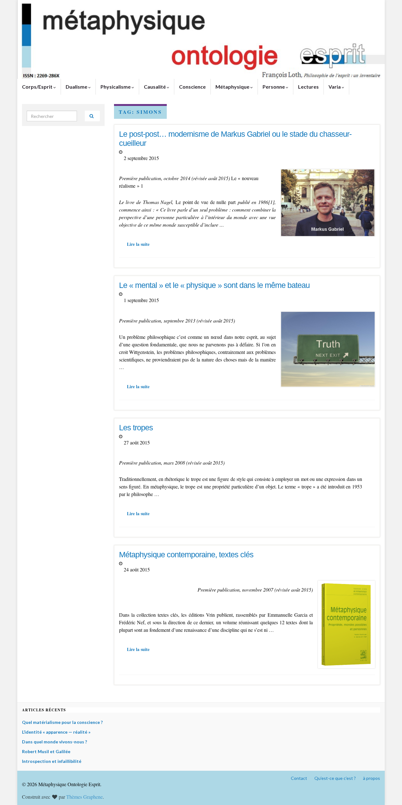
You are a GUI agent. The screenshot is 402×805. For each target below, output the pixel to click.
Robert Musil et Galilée (46, 751)
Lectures (308, 87)
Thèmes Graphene (84, 796)
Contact (299, 778)
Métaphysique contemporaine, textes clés (186, 554)
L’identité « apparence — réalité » (56, 732)
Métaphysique (232, 87)
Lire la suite (138, 244)
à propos (371, 778)
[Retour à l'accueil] (201, 39)
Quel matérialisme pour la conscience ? (62, 722)
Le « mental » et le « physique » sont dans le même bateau (214, 285)
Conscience (192, 87)
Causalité (155, 87)
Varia (335, 87)
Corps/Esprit (37, 87)
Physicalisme (116, 87)
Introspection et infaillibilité (51, 761)
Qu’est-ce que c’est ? (335, 778)
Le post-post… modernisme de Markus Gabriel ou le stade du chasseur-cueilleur (235, 138)
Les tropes (136, 427)
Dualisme (77, 87)
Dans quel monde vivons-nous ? (54, 741)
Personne (274, 87)
